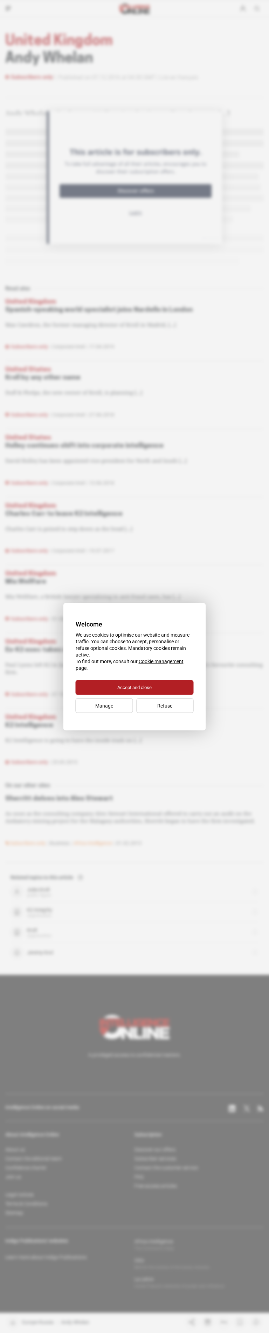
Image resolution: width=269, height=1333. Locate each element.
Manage (104, 705)
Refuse (164, 705)
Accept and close (134, 687)
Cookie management (161, 661)
